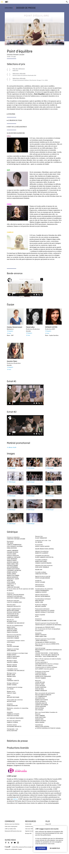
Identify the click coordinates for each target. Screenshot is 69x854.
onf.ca (15, 799)
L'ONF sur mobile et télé (10, 829)
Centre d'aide (28, 824)
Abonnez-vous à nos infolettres (12, 824)
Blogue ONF (48, 824)
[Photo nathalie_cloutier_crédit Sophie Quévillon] (54, 317)
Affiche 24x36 (11, 447)
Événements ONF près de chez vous (13, 831)
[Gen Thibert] (15, 351)
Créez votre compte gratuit (11, 826)
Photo (9, 333)
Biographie (10, 331)
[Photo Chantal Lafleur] (34, 317)
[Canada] (7, 847)
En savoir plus (55, 848)
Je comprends (41, 848)
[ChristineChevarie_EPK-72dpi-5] (15, 317)
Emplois (20, 849)
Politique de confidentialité (11, 849)
